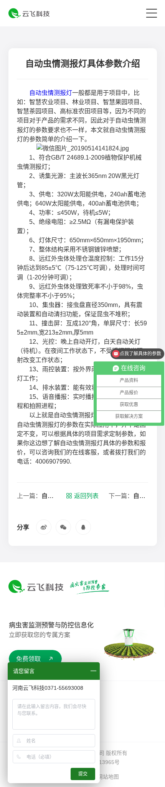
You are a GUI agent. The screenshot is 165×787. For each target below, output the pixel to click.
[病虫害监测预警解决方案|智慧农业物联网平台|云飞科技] (29, 13)
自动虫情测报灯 (50, 92)
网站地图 (108, 777)
